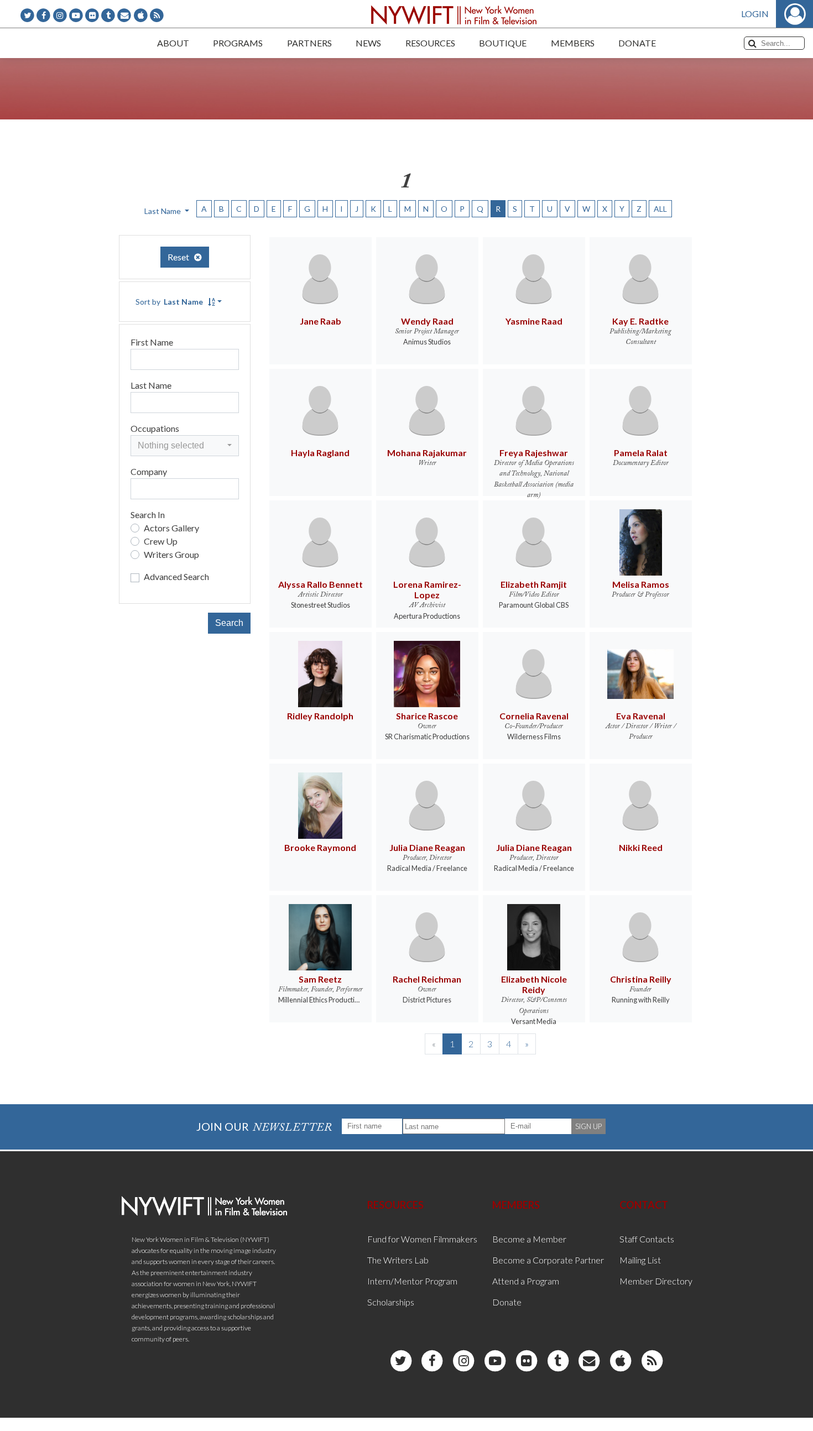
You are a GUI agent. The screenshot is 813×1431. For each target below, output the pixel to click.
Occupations (155, 428)
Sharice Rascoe (427, 716)
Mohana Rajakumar (427, 452)
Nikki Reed (641, 847)
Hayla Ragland (320, 452)
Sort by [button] (169, 301)
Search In (148, 514)
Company (149, 471)
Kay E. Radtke (640, 321)
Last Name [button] (163, 211)
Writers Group (171, 554)
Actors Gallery (171, 528)
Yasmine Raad (533, 321)
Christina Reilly (640, 979)
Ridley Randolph (320, 716)
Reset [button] (181, 257)
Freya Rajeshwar (533, 452)
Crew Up (161, 541)
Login (755, 13)
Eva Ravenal (640, 716)
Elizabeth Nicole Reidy (534, 984)
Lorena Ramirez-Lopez (427, 589)
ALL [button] (660, 208)
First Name (152, 342)
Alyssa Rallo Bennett (320, 584)
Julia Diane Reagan (427, 847)
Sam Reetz (320, 979)
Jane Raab (320, 321)
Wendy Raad (427, 321)
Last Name (151, 385)
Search (229, 623)
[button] (185, 445)
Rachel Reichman (427, 979)
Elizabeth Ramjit (534, 584)
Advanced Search (176, 576)
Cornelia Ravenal (534, 716)
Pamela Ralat (641, 452)
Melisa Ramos (640, 584)
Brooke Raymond (320, 847)
